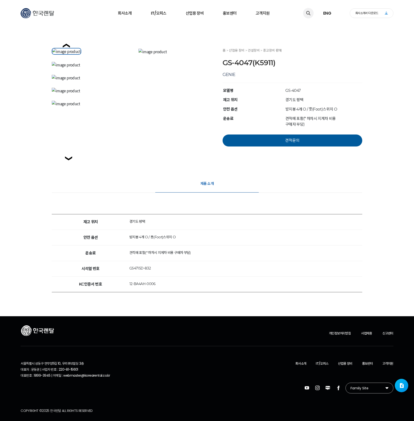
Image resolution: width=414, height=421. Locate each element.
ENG (327, 13)
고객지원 (262, 13)
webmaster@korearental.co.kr (86, 375)
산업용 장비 (195, 13)
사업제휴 (366, 333)
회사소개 (125, 13)
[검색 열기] (308, 13)
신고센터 (387, 333)
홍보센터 (229, 13)
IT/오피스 (159, 13)
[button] (401, 385)
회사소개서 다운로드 (366, 13)
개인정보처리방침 (340, 333)
